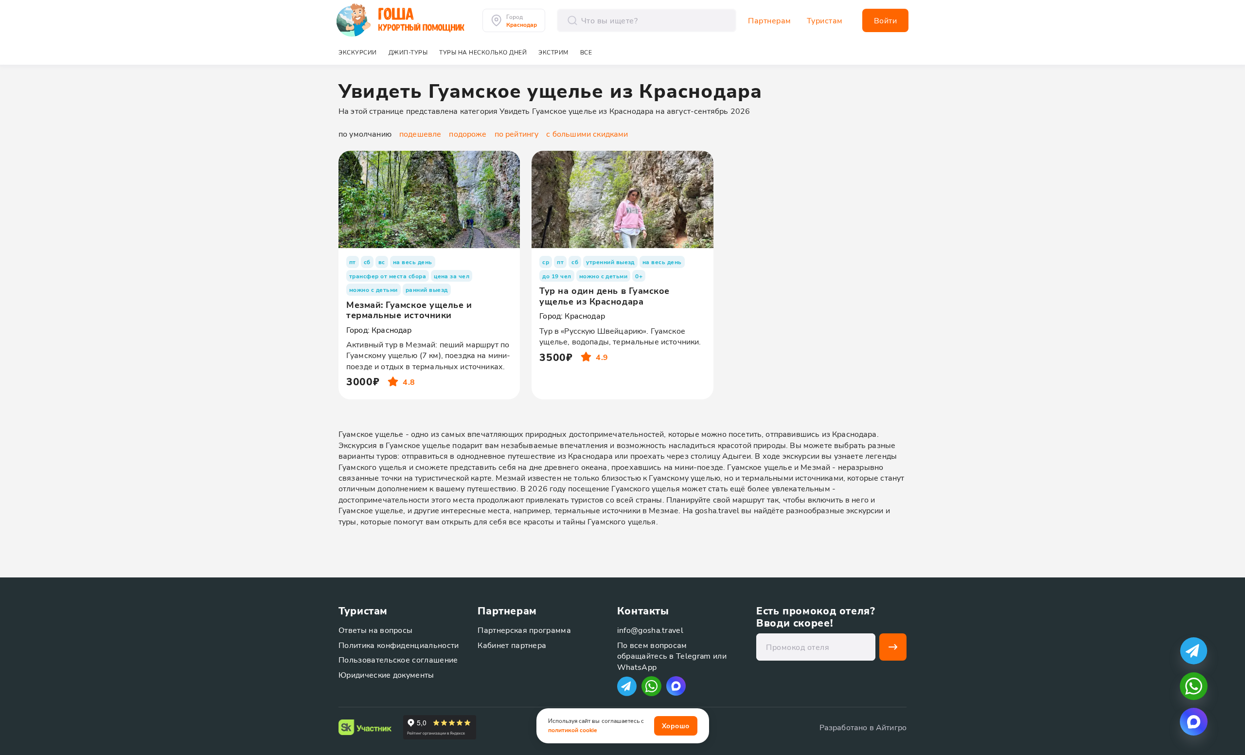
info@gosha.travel (650, 630)
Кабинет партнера (512, 645)
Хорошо (676, 725)
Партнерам (769, 20)
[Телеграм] (627, 686)
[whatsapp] (1194, 686)
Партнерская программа (524, 630)
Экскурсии (357, 52)
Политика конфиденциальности (398, 645)
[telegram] (1194, 651)
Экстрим (553, 52)
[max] (676, 686)
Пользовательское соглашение (398, 659)
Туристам (825, 20)
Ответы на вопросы (375, 630)
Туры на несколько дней (483, 52)
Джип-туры (408, 52)
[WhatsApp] (651, 686)
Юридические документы (386, 674)
